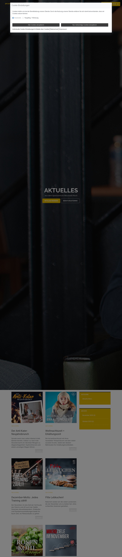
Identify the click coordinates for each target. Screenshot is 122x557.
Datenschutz (54, 29)
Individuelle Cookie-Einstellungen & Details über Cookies (30, 29)
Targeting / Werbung (31, 18)
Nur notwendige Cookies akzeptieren (85, 25)
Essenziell (17, 18)
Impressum (63, 29)
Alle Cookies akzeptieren (36, 25)
